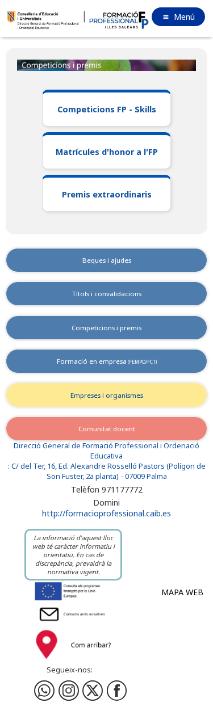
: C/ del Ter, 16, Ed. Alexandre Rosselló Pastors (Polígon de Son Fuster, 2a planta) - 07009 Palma (107, 471)
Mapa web (182, 592)
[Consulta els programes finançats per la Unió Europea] (73, 599)
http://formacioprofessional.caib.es (106, 513)
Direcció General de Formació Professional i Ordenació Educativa (106, 451)
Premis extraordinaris (107, 194)
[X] (92, 690)
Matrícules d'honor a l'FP (107, 151)
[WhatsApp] (44, 690)
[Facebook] (69, 690)
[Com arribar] (73, 661)
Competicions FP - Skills (106, 109)
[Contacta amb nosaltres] (73, 622)
